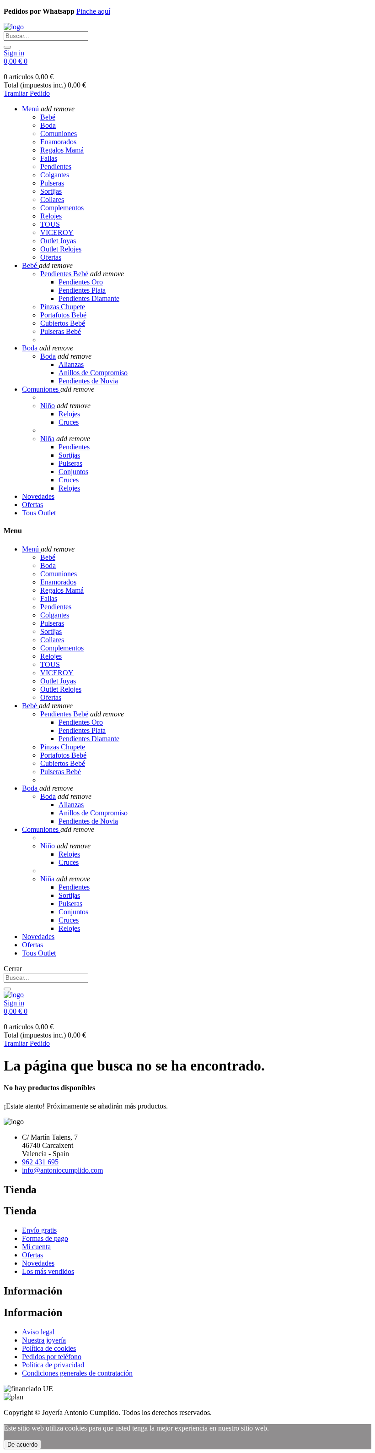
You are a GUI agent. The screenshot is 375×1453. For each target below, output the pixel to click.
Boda (48, 125)
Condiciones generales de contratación (77, 1373)
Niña (47, 438)
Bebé (47, 117)
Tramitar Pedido (27, 93)
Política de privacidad (53, 1365)
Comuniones (58, 133)
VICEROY (57, 232)
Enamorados (58, 142)
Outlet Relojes (60, 249)
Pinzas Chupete (62, 307)
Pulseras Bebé (60, 331)
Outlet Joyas (58, 241)
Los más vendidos (48, 1271)
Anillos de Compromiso (93, 373)
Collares (52, 199)
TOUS (50, 224)
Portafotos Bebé (63, 315)
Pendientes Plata (82, 290)
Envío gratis (39, 1230)
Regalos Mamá (62, 150)
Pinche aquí (93, 11)
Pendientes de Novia (88, 381)
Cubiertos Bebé (62, 323)
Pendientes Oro (81, 282)
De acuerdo (22, 1444)
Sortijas (51, 191)
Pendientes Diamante (89, 298)
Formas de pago (45, 1238)
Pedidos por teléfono (51, 1356)
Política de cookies (49, 1348)
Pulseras (52, 183)
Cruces (69, 422)
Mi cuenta (36, 1247)
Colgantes (54, 175)
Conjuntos (73, 471)
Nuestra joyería (44, 1340)
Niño (47, 406)
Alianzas (71, 364)
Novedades (38, 1263)
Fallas (48, 158)
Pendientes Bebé (64, 274)
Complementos (62, 208)
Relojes (51, 216)
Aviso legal (38, 1332)
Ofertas (50, 257)
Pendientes (55, 166)
